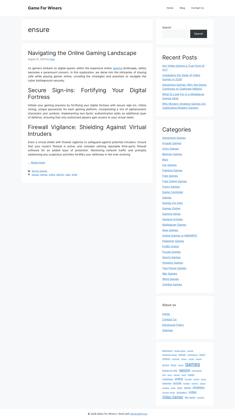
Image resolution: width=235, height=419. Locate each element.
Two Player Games (174, 268)
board (202, 354)
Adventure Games (174, 137)
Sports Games (39, 171)
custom (199, 359)
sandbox (165, 388)
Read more (38, 162)
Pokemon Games (173, 241)
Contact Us (197, 7)
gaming (117, 68)
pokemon (167, 383)
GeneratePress (138, 413)
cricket (191, 359)
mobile (191, 374)
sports (187, 387)
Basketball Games (169, 355)
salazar (203, 383)
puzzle (177, 383)
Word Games (170, 279)
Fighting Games (172, 170)
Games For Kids (172, 203)
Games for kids (169, 370)
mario (169, 375)
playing (60, 174)
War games (190, 397)
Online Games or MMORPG (179, 235)
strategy (199, 387)
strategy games (168, 393)
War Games (169, 273)
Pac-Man (188, 379)
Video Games (172, 397)
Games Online (171, 208)
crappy (184, 359)
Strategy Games (172, 262)
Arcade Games (171, 143)
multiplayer (167, 379)
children (166, 358)
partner (196, 379)
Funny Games (171, 186)
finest (173, 365)
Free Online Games (174, 181)
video (192, 392)
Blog (182, 7)
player (203, 379)
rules (67, 174)
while (74, 174)
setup (173, 388)
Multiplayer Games (174, 224)
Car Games (169, 165)
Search (166, 27)
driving (165, 365)
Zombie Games (172, 284)
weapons (200, 397)
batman (182, 354)
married (176, 375)
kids (164, 375)
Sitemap (167, 330)
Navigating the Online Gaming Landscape (82, 53)
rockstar (194, 383)
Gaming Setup (171, 213)
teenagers (182, 392)
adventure (167, 350)
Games (166, 197)
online (52, 174)
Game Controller (172, 192)
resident (186, 383)
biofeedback (193, 355)
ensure (35, 174)
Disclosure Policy (173, 325)
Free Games (170, 175)
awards (190, 351)
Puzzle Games (171, 252)
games (43, 174)
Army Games (170, 148)
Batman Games (172, 154)
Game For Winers (45, 8)
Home (170, 7)
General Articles (172, 219)
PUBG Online (170, 246)
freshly (181, 365)
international (197, 371)
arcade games (180, 351)
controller (176, 359)
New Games (170, 230)
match (183, 375)
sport (179, 387)
